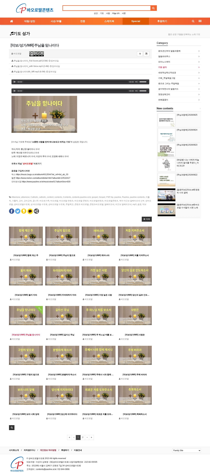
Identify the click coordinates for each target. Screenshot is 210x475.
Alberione (15, 197)
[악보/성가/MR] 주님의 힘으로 (62, 255)
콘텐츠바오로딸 (97, 204)
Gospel (102, 197)
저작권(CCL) (29, 450)
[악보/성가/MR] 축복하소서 (135, 414)
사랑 (108, 13)
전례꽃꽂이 (163, 100)
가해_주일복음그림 (166, 78)
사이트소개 (14, 450)
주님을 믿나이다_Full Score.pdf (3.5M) (36, 61)
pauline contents (137, 197)
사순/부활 (56, 21)
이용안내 (78, 450)
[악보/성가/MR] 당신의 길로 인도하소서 (135, 295)
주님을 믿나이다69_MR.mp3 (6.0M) (34, 72)
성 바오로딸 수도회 (39, 204)
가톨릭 (15, 201)
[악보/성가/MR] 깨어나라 (98, 255)
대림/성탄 (29, 21)
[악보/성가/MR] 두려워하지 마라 (62, 295)
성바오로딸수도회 (22, 204)
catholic (42, 197)
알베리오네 (109, 204)
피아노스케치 (164, 62)
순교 (96, 13)
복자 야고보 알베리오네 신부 (131, 201)
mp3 (134, 204)
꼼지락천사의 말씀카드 (168, 89)
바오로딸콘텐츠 (111, 201)
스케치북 (109, 21)
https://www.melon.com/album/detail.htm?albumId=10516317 (43, 178)
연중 (82, 21)
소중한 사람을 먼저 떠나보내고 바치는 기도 (51, 142)
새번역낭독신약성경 (167, 73)
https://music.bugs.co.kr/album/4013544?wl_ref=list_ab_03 (42, 174)
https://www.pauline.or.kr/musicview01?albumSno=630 (46, 182)
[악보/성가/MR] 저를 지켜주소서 (135, 255)
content (50, 197)
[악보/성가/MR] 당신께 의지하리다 (62, 414)
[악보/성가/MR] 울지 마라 (26, 295)
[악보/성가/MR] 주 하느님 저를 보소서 (99, 335)
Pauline (125, 197)
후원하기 (162, 21)
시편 (124, 13)
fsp (112, 197)
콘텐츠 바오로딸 (81, 204)
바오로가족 (44, 201)
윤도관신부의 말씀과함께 (169, 51)
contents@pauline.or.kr (46, 469)
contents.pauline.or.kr (81, 197)
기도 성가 (21, 33)
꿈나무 (36, 201)
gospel (95, 197)
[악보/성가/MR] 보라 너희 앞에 (26, 414)
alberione (25, 197)
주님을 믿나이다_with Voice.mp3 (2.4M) (36, 66)
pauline (117, 197)
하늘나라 (115, 13)
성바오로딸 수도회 (56, 204)
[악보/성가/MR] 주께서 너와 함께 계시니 (99, 374)
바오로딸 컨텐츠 (66, 201)
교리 (21, 201)
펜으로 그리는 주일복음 (168, 83)
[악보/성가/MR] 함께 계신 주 (26, 255)
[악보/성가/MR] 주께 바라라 (135, 374)
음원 (139, 204)
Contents (67, 197)
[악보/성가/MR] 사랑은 (135, 335)
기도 (102, 13)
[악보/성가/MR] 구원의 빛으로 (26, 374)
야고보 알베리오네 (123, 204)
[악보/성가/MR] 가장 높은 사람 (98, 295)
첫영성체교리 (164, 94)
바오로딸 (54, 201)
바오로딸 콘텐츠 (81, 201)
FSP (108, 197)
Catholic (34, 197)
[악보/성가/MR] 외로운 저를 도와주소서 (99, 414)
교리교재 (28, 201)
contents (58, 197)
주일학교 (70, 204)
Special (135, 21)
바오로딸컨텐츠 (97, 201)
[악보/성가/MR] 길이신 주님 (62, 335)
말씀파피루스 (164, 56)
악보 (144, 204)
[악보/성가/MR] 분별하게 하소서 (62, 374)
